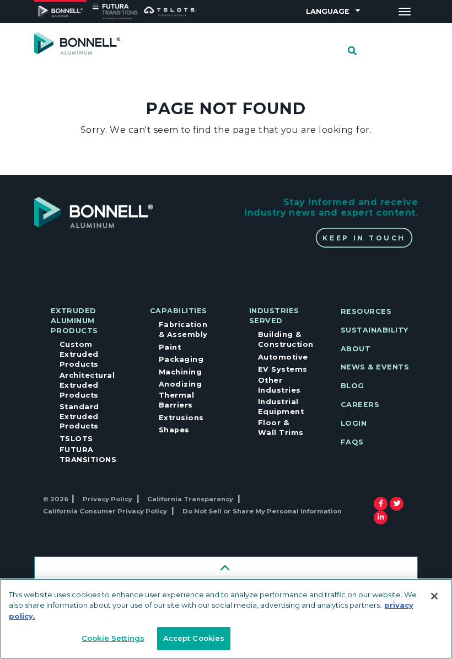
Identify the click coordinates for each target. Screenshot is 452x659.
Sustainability (374, 330)
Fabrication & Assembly (183, 329)
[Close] (434, 596)
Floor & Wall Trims (281, 428)
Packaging (181, 359)
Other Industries (279, 385)
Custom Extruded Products (79, 354)
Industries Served (274, 316)
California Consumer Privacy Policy (105, 511)
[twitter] (397, 504)
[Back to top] (226, 568)
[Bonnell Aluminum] (77, 42)
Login (354, 423)
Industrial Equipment (281, 407)
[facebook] (381, 504)
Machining (180, 372)
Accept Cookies (194, 638)
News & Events (375, 367)
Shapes (174, 430)
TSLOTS (76, 439)
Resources (366, 311)
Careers (360, 404)
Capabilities (178, 311)
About (355, 349)
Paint (170, 347)
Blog (352, 386)
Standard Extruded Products (79, 417)
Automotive (283, 357)
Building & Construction (286, 339)
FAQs (352, 442)
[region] (226, 618)
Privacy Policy (107, 499)
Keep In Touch (363, 238)
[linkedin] (381, 517)
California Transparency (190, 499)
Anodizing (180, 384)
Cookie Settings (113, 638)
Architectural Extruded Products (87, 385)
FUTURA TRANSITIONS (88, 455)
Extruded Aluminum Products (74, 321)
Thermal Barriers (176, 400)
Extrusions (181, 418)
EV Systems (283, 369)
